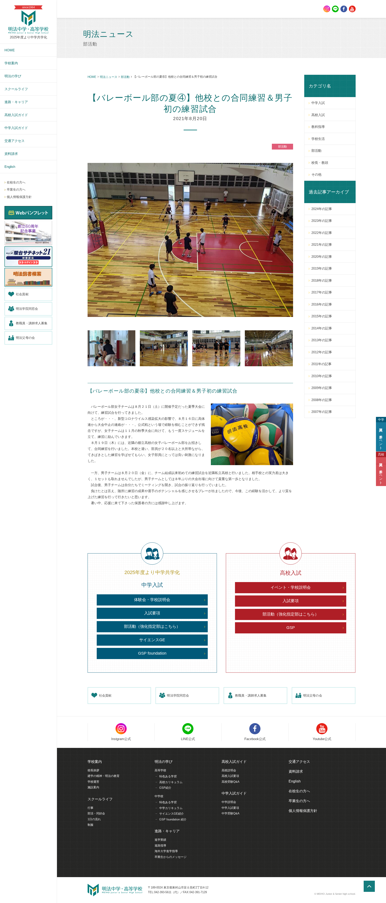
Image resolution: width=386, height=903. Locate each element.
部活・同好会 (96, 813)
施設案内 (93, 787)
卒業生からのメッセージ (171, 857)
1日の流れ (94, 819)
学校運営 (93, 781)
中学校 (159, 796)
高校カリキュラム (171, 782)
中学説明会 (229, 802)
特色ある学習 (168, 776)
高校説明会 (229, 770)
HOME (92, 77)
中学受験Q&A (230, 813)
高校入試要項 (230, 776)
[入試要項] (381, 425)
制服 (90, 824)
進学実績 (160, 839)
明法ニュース (108, 77)
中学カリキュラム (171, 808)
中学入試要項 (230, 807)
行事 (90, 807)
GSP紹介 (165, 787)
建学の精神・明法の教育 (104, 776)
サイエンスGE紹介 (171, 813)
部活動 (125, 77)
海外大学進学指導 (166, 851)
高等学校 (160, 770)
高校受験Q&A (230, 781)
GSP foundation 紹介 (173, 819)
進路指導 (160, 845)
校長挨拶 (93, 770)
